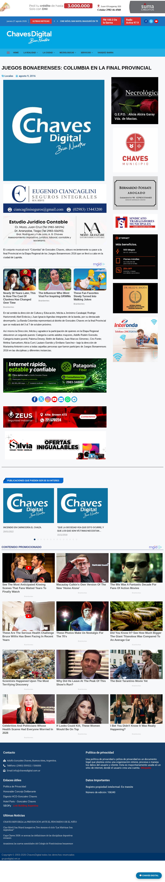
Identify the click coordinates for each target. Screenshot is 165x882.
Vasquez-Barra (105, 53)
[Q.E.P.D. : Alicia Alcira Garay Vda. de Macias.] (134, 100)
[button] (54, 21)
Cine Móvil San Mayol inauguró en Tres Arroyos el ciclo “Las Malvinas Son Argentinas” (38, 828)
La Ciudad (48, 53)
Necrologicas (67, 53)
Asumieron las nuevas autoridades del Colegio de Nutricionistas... (94, 21)
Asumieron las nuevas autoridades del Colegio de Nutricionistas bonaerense (38, 843)
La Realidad (30, 53)
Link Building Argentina (25, 805)
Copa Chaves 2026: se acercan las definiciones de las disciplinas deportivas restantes (38, 836)
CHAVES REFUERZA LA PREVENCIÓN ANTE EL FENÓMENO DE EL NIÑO (40, 822)
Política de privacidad (100, 752)
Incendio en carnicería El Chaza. (22, 527)
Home (16, 53)
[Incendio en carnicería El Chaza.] (28, 505)
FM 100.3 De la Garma (110, 21)
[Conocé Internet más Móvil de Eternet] (135, 256)
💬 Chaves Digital (149, 875)
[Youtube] (156, 21)
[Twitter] (151, 21)
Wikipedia (146, 767)
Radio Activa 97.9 (132, 21)
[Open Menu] (8, 52)
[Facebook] (146, 21)
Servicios (86, 53)
